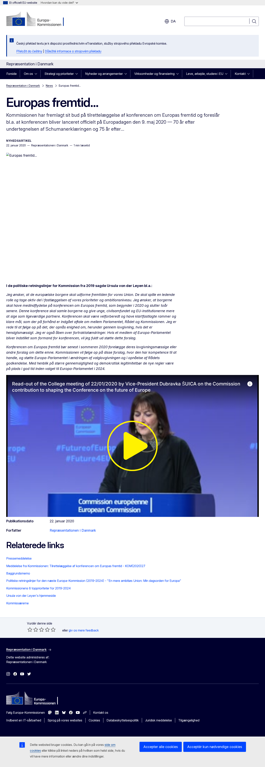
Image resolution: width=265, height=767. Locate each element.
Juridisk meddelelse (158, 720)
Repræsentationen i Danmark (73, 530)
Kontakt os (100, 712)
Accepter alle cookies (160, 747)
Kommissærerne (17, 603)
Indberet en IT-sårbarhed (23, 720)
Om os (28, 74)
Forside (11, 74)
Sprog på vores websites (65, 720)
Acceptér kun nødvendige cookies (214, 747)
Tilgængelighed (188, 720)
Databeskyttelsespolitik (123, 720)
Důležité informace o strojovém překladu (73, 51)
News (49, 85)
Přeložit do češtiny (29, 51)
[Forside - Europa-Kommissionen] (37, 19)
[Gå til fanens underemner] (37, 73)
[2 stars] (33, 629)
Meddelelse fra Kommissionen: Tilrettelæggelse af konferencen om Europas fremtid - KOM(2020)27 (75, 566)
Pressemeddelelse (19, 558)
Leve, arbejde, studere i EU (204, 74)
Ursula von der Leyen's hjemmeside (31, 595)
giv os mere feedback (84, 630)
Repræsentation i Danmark (23, 85)
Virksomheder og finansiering (154, 74)
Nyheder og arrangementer (104, 74)
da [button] (173, 21)
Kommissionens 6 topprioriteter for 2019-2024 (38, 588)
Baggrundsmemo (18, 573)
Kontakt (240, 74)
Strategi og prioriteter (59, 74)
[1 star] (30, 629)
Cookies (94, 720)
